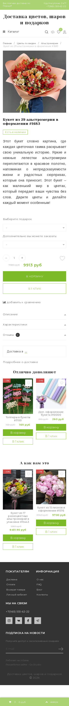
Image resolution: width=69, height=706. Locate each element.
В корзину (34, 276)
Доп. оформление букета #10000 (51, 413)
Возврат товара (15, 589)
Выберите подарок (17, 219)
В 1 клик (34, 288)
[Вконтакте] (18, 620)
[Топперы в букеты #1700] (18, 396)
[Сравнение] (51, 32)
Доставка (11, 579)
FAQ (39, 584)
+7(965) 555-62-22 (56, 6)
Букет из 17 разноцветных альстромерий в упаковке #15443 (18, 517)
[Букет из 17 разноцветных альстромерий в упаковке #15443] (18, 490)
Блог (39, 589)
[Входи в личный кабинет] (63, 32)
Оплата (10, 584)
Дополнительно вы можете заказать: (30, 236)
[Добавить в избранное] (62, 258)
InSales (25, 660)
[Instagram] (9, 620)
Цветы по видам (26, 43)
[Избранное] (57, 32)
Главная (7, 43)
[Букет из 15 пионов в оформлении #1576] (51, 487)
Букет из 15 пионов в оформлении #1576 (51, 509)
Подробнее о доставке (20, 362)
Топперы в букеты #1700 (18, 419)
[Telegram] (37, 620)
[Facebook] (28, 620)
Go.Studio (35, 664)
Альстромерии (49, 43)
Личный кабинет (16, 594)
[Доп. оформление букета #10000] (51, 393)
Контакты (42, 594)
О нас (40, 579)
